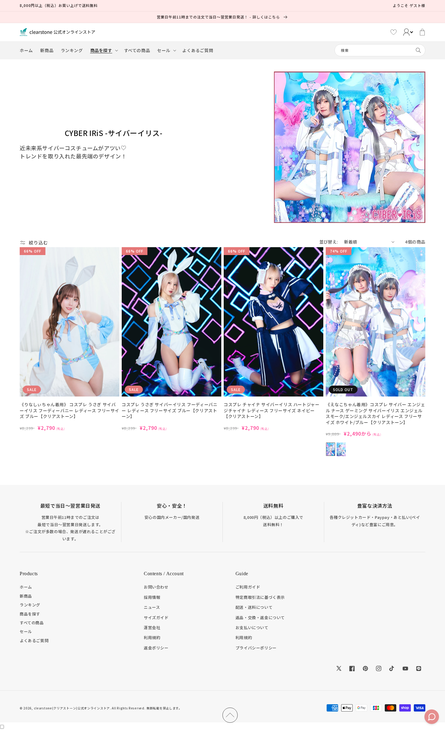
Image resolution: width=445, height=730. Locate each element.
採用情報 (152, 597)
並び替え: (328, 242)
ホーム (26, 587)
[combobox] (380, 50)
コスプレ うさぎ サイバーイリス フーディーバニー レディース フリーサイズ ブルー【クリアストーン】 (169, 410)
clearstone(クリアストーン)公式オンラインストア (72, 708)
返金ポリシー (156, 648)
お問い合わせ (156, 587)
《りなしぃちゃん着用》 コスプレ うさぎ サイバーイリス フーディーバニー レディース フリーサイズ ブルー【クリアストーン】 (69, 410)
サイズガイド (156, 617)
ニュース (152, 607)
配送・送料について (254, 607)
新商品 (26, 596)
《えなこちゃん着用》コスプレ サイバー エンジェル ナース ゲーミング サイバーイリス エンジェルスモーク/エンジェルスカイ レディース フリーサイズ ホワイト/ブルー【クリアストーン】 (375, 413)
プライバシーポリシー (256, 648)
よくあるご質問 (34, 640)
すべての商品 (32, 622)
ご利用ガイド (248, 587)
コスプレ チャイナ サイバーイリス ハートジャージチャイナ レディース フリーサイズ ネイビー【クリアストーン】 (271, 410)
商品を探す (30, 614)
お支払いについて (252, 627)
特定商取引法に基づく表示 (260, 597)
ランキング (30, 605)
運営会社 (152, 627)
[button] (103, 50)
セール (26, 631)
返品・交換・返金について (260, 617)
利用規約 (152, 637)
